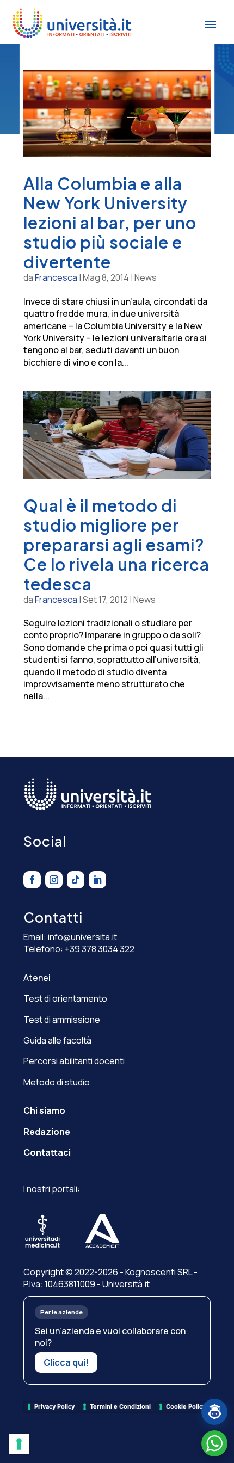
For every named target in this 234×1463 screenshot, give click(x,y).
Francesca (56, 277)
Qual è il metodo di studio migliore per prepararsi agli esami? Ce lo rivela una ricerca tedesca (116, 544)
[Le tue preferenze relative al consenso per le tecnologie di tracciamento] (19, 1444)
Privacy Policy (54, 1406)
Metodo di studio (56, 1082)
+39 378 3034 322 (99, 949)
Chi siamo (44, 1110)
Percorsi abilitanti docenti (74, 1061)
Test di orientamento (65, 998)
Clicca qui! (66, 1362)
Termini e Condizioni (120, 1406)
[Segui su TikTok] (75, 879)
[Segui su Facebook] (32, 879)
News (145, 277)
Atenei (37, 978)
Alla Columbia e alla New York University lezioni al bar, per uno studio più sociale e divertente (109, 222)
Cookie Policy (186, 1406)
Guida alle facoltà (57, 1040)
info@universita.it (82, 937)
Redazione (46, 1132)
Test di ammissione (61, 1020)
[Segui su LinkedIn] (97, 879)
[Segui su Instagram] (54, 879)
